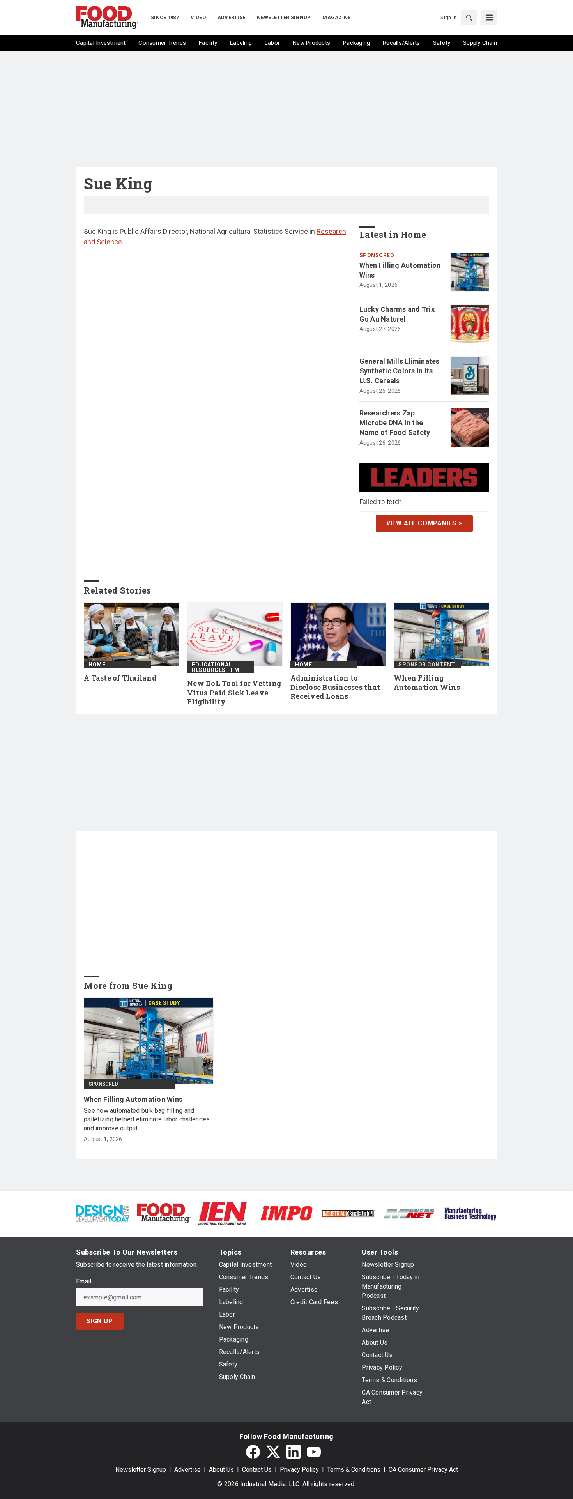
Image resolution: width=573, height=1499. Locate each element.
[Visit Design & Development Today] (102, 1212)
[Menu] (489, 17)
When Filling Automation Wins (400, 270)
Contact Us (257, 1469)
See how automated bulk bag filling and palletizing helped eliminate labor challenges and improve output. (147, 1119)
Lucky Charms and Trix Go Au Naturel (397, 314)
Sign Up (100, 1321)
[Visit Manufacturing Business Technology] (470, 1212)
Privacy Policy (299, 1469)
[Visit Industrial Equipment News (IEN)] (222, 1212)
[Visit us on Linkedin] (293, 1452)
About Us (221, 1469)
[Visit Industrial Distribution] (348, 1213)
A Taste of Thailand (120, 677)
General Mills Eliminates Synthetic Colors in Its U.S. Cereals (399, 371)
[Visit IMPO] (286, 1212)
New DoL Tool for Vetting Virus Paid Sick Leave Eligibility (234, 693)
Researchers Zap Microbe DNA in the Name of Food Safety (394, 423)
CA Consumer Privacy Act (423, 1469)
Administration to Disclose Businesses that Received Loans (335, 687)
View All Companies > (424, 523)
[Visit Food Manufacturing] (164, 1212)
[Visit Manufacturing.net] (409, 1213)
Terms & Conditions (353, 1469)
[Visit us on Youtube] (314, 1452)
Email (83, 1281)
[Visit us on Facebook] (253, 1452)
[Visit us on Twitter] (273, 1452)
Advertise (187, 1469)
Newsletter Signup (140, 1469)
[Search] (469, 17)
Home (96, 664)
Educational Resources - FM (215, 667)
